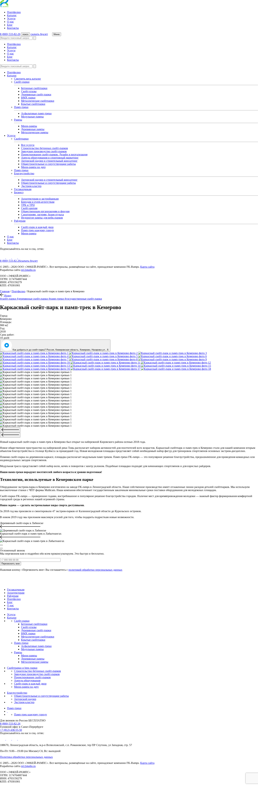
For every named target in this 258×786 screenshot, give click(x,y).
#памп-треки (57, 298)
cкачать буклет (39, 34)
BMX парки (28, 97)
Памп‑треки (21, 170)
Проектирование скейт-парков (32, 677)
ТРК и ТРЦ (28, 205)
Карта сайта (147, 266)
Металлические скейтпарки (37, 100)
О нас (10, 21)
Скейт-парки (21, 81)
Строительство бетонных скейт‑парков (37, 671)
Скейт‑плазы (29, 91)
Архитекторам (15, 592)
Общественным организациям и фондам (45, 211)
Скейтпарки (21, 138)
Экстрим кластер (31, 186)
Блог (10, 24)
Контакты (13, 27)
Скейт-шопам (29, 208)
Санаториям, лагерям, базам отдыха (42, 214)
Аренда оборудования (27, 680)
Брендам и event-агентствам (37, 201)
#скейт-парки (8, 298)
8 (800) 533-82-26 (10, 34)
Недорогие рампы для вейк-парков (42, 217)
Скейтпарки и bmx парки (22, 667)
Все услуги (27, 145)
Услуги (11, 18)
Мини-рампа (28, 233)
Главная (4, 291)
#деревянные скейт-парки (33, 298)
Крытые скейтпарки (33, 103)
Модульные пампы (32, 116)
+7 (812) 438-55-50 (11, 729)
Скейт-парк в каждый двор (37, 227)
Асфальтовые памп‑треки (36, 113)
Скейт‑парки (21, 620)
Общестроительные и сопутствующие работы (48, 163)
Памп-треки (21, 107)
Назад (7, 295)
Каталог (12, 15)
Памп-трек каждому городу (37, 230)
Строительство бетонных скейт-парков (44, 148)
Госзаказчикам (22, 189)
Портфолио (14, 12)
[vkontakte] (9, 257)
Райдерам (19, 220)
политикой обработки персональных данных (95, 569)
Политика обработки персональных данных (26, 756)
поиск (25, 34)
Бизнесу (19, 192)
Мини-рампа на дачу (33, 167)
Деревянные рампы (32, 129)
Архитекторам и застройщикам (40, 198)
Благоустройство (24, 173)
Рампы (18, 119)
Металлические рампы (34, 132)
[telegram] (20, 257)
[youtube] (3, 257)
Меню (57, 34)
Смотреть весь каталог (27, 78)
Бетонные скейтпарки (34, 88)
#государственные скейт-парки (83, 298)
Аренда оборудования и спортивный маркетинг (50, 157)
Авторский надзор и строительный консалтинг (49, 160)
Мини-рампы (29, 126)
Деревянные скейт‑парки (36, 94)
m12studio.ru (28, 269)
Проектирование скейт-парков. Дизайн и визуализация (54, 154)
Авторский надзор (25, 699)
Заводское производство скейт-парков (44, 151)
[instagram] (15, 257)
